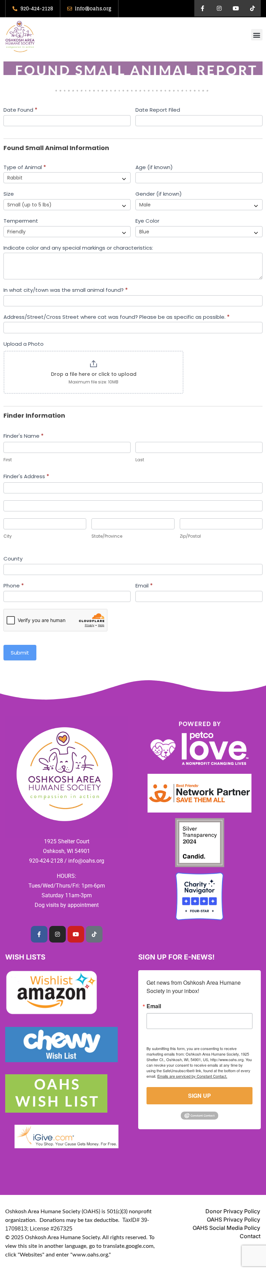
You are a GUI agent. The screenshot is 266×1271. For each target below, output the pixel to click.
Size (8, 193)
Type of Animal (24, 167)
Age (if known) (154, 167)
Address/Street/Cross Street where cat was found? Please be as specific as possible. (116, 317)
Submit (20, 652)
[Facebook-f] (202, 8)
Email (144, 585)
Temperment (20, 220)
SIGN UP (199, 1096)
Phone (13, 585)
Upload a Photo (23, 343)
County (13, 558)
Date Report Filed (157, 109)
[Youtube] (236, 8)
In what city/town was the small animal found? (65, 290)
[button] (257, 34)
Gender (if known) (158, 193)
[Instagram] (219, 8)
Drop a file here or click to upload (93, 374)
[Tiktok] (252, 8)
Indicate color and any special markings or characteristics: (78, 247)
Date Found (20, 109)
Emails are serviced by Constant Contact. (192, 1076)
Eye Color (147, 220)
